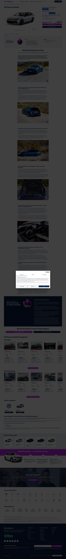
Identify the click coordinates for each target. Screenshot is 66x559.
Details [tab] (33, 274)
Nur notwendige (22, 286)
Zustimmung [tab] (21, 274)
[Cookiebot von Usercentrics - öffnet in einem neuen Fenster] (46, 272)
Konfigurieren (32, 286)
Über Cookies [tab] (44, 274)
